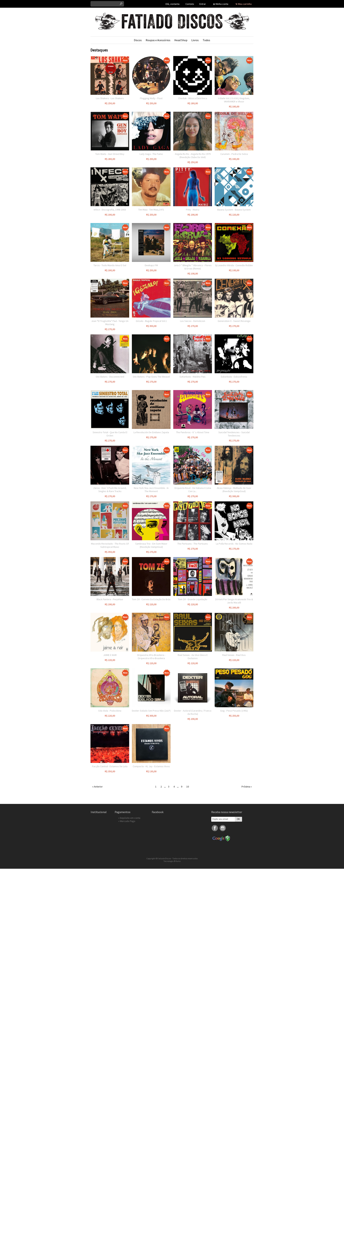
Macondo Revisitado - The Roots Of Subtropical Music (110, 545)
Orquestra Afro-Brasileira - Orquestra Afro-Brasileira (151, 656)
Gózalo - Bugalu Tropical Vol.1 (151, 321)
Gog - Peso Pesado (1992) (234, 710)
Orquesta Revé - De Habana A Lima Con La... (192, 489)
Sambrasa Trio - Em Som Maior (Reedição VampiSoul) (151, 545)
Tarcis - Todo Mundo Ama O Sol (110, 265)
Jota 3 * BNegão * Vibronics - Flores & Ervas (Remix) (193, 267)
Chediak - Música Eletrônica (192, 98)
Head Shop (180, 40)
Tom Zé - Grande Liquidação (192, 599)
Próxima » (247, 786)
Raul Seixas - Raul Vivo (234, 655)
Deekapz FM (151, 265)
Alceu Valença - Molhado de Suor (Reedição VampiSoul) (234, 489)
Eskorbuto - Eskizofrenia (234, 376)
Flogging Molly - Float (151, 98)
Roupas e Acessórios (158, 40)
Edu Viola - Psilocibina (110, 710)
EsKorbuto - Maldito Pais (193, 376)
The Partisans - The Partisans (192, 543)
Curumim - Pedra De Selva (234, 154)
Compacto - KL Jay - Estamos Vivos (151, 766)
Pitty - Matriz (192, 209)
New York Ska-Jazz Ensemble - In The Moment (151, 489)
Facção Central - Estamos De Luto (110, 766)
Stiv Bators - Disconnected (110, 376)
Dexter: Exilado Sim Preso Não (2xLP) (151, 710)
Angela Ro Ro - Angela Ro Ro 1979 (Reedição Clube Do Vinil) (193, 155)
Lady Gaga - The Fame (151, 154)
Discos (138, 40)
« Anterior (97, 786)
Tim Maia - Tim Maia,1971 (151, 209)
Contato (189, 4)
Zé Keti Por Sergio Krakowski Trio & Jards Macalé (234, 601)
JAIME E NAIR (110, 655)
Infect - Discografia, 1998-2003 (110, 209)
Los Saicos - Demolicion (192, 321)
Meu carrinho (245, 4)
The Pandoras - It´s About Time (192, 432)
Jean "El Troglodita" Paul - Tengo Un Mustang (109, 322)
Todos (206, 40)
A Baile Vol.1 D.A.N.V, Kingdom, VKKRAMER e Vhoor (234, 100)
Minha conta (222, 4)
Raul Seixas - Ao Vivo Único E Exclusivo (193, 656)
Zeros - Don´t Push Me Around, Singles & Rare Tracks (109, 489)
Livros (195, 40)
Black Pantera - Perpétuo (110, 599)
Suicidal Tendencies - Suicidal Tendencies (234, 434)
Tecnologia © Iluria (172, 861)
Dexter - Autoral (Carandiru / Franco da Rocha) (192, 712)
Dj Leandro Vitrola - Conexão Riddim (234, 265)
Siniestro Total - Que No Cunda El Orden (110, 434)
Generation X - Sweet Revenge (234, 321)
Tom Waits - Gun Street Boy (109, 154)
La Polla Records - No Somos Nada (234, 543)
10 (187, 786)
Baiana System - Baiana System (234, 209)
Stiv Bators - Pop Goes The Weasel (151, 376)
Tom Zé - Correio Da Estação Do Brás (151, 599)
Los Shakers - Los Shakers (110, 98)
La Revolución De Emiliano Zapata (151, 432)
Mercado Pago (127, 821)
